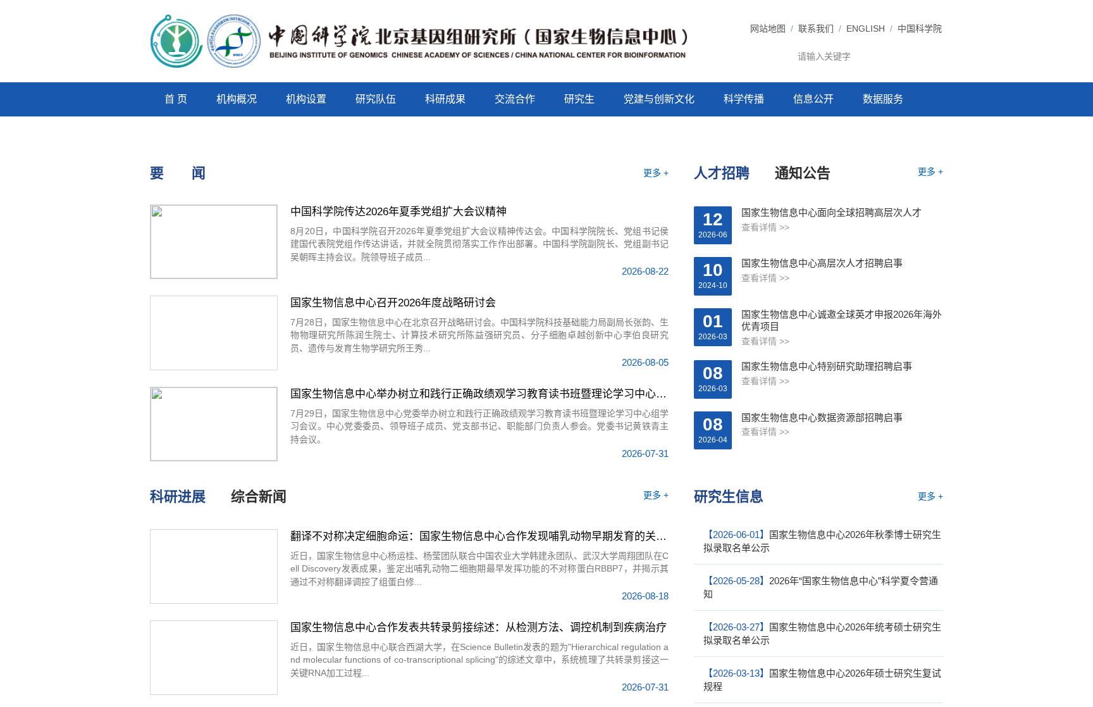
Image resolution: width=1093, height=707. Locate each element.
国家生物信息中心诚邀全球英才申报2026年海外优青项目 (841, 320)
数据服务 (883, 99)
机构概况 (236, 99)
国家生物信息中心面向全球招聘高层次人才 (831, 212)
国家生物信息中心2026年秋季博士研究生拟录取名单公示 (822, 541)
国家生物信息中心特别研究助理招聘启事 (826, 366)
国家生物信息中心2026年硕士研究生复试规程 (822, 680)
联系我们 (816, 28)
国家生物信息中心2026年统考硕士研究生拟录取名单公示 (822, 634)
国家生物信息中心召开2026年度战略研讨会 (393, 303)
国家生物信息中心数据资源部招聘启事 (822, 417)
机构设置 (306, 99)
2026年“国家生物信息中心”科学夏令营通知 (820, 587)
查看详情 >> (765, 227)
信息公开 (813, 99)
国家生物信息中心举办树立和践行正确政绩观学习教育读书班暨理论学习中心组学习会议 (479, 394)
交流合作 (515, 99)
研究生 (579, 99)
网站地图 (768, 28)
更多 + (656, 173)
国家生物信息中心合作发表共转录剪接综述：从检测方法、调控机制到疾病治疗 (478, 628)
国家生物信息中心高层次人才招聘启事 (822, 263)
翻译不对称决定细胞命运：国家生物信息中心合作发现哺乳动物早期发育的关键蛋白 (479, 536)
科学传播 (744, 99)
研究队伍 (375, 99)
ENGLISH (865, 28)
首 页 (175, 99)
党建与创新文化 (659, 99)
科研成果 (445, 99)
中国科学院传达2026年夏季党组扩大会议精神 (398, 212)
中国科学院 (920, 28)
